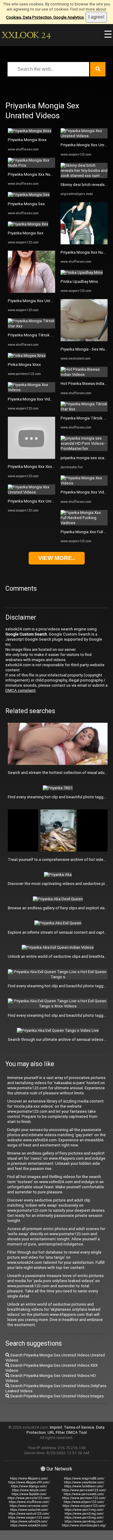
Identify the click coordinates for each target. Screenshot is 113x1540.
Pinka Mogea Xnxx (24, 364)
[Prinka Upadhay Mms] (82, 272)
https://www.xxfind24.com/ (29, 1521)
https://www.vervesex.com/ (29, 1506)
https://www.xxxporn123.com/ (29, 1518)
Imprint (56, 1427)
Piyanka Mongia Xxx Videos (32, 399)
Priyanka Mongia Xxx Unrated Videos (41, 501)
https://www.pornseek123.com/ (84, 1490)
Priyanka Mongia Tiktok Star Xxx (36, 335)
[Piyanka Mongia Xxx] (28, 224)
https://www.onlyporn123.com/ (83, 1506)
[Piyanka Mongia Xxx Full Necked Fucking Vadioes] (84, 522)
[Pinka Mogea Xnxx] (27, 355)
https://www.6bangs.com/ (29, 1486)
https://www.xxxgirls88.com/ (84, 1478)
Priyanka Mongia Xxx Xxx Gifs (34, 466)
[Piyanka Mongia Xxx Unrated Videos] (31, 291)
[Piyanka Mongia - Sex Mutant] (84, 339)
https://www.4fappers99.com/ (29, 1482)
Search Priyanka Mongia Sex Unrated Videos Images (56, 1396)
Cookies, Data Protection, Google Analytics (45, 17)
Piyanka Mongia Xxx (25, 233)
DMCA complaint (20, 690)
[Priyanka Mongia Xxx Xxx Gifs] (31, 457)
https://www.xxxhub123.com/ (28, 1514)
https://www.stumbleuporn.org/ (84, 1525)
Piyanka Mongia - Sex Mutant (86, 349)
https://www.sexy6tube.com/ (84, 1482)
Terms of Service (79, 1427)
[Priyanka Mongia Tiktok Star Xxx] (31, 326)
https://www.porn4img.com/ (83, 1521)
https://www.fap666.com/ (29, 1494)
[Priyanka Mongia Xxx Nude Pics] (31, 165)
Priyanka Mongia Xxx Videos (86, 492)
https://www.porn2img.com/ (84, 1514)
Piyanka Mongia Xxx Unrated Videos (40, 300)
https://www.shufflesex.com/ (29, 1502)
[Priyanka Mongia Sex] (29, 194)
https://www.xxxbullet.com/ (29, 1510)
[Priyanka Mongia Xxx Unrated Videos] (31, 492)
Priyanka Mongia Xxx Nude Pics (36, 174)
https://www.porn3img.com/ (84, 1518)
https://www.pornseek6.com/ (84, 1494)
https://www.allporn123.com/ (84, 1502)
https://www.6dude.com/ (29, 1490)
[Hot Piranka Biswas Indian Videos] (84, 374)
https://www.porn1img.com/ (84, 1510)
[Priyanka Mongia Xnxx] (30, 130)
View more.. (56, 558)
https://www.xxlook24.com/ (29, 1525)
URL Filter (56, 1432)
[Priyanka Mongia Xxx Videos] (84, 483)
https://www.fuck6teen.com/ (84, 1486)
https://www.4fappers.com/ (29, 1478)
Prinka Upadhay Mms (79, 281)
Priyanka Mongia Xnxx (27, 139)
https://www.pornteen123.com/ (84, 1498)
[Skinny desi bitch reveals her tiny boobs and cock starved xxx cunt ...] (84, 175)
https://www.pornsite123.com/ (29, 1498)
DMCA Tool (76, 1432)
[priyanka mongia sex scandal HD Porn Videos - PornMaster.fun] (84, 448)
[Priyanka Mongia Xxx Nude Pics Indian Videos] (84, 243)
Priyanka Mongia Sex (26, 203)
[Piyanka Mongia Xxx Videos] (31, 389)
